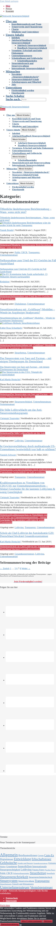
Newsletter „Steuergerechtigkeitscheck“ (25, 75)
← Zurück (4, 568)
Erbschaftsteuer (41, 859)
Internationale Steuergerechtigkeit (28, 68)
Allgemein (9, 854)
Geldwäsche (8, 863)
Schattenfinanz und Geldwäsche (27, 58)
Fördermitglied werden (22, 90)
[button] (31, 97)
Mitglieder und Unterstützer (25, 32)
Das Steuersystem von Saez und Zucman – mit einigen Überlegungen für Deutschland (25, 360)
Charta (15, 29)
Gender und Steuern (25, 863)
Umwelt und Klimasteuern (23, 884)
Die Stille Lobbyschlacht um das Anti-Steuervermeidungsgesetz (21, 411)
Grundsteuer (11, 866)
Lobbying (19, 440)
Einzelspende (17, 93)
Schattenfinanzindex (27, 61)
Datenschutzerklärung (9, 924)
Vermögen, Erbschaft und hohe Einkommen (32, 148)
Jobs (13, 84)
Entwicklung (22, 859)
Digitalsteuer (20, 304)
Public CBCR (21, 252)
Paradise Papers (50, 870)
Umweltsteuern (6, 884)
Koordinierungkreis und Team (26, 24)
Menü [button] (2, 109)
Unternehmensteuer (9, 255)
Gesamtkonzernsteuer (24, 554)
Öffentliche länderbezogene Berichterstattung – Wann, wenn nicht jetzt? (25, 210)
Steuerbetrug (20, 353)
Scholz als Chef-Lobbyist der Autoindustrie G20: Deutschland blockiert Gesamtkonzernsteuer (27, 534)
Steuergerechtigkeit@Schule (25, 79)
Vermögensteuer (7, 404)
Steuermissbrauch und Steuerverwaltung (22, 64)
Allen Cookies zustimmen (32, 921)
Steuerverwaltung (26, 881)
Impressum (11, 900)
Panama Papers (38, 870)
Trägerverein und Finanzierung (26, 27)
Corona (41, 855)
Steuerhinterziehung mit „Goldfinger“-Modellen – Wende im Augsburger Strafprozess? (27, 311)
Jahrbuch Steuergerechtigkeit (31, 45)
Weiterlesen (28, 346)
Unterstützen (14, 87)
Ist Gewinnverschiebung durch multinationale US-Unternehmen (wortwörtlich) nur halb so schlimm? (28, 448)
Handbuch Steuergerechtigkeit (32, 48)
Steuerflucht (51, 873)
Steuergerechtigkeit (23, 402)
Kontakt (10, 11)
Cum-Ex (49, 855)
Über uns (11, 21)
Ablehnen (48, 921)
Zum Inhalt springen (9, 1)
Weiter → (26, 568)
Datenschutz (12, 898)
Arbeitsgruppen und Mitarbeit (26, 82)
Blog (8, 6)
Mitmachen (13, 71)
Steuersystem (9, 881)
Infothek (15, 37)
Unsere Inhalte (15, 34)
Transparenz (33, 252)
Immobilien (25, 866)
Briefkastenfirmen (27, 855)
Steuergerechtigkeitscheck (40, 877)
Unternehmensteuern (21, 55)
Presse (9, 8)
